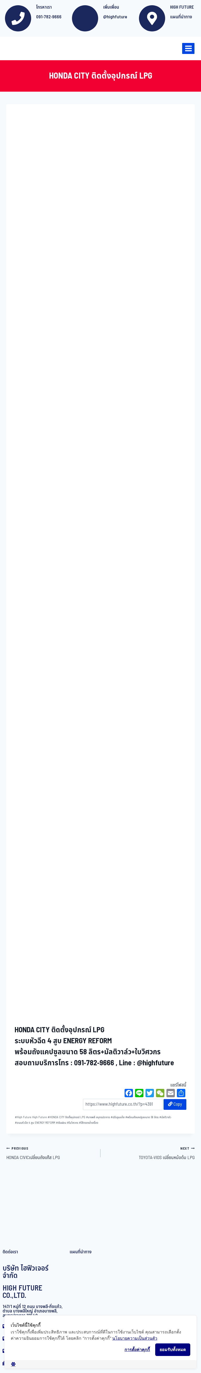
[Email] (170, 1094)
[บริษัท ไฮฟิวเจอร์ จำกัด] (15, 48)
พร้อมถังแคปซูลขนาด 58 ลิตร (142, 1117)
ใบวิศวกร (72, 1123)
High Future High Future (31, 1117)
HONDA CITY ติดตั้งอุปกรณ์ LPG (66, 1117)
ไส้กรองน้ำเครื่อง (88, 1123)
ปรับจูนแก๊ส (118, 1117)
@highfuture (115, 17)
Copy (177, 1104)
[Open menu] (188, 48)
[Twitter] (149, 1094)
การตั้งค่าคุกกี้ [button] (137, 1349)
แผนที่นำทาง (181, 17)
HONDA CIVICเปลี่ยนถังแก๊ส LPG (33, 1153)
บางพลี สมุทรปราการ (98, 1117)
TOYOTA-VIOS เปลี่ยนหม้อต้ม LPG (167, 1153)
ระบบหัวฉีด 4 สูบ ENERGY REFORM (35, 1123)
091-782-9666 (49, 17)
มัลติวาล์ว (165, 1117)
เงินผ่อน (61, 1123)
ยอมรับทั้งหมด (173, 1349)
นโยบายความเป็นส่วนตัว (134, 1338)
